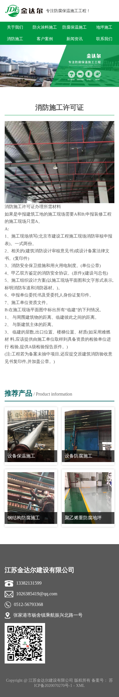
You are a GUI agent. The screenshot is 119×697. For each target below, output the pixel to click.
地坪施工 (104, 27)
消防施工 (15, 39)
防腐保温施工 (74, 27)
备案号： (100, 680)
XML (80, 685)
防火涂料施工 (45, 27)
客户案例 (45, 39)
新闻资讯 (74, 39)
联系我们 (104, 39)
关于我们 (15, 27)
